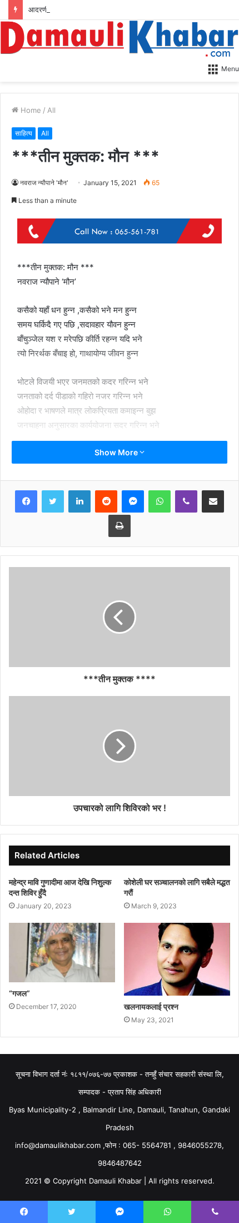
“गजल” (19, 993)
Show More (117, 452)
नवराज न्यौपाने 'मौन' (44, 182)
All (51, 110)
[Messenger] (133, 501)
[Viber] (186, 501)
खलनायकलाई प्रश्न (151, 1006)
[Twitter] (53, 501)
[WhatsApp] (159, 501)
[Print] (119, 526)
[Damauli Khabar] (119, 38)
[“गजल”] (62, 953)
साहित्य (23, 133)
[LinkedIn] (79, 501)
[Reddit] (106, 501)
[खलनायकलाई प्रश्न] (177, 959)
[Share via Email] (213, 501)
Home (29, 110)
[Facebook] (26, 501)
